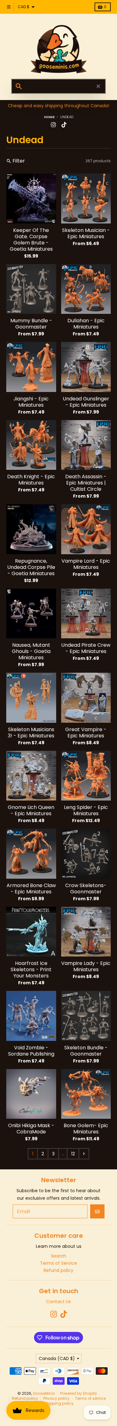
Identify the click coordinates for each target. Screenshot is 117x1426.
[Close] (98, 86)
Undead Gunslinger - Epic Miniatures (86, 402)
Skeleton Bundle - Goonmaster (86, 1051)
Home (49, 116)
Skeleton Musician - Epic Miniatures (86, 233)
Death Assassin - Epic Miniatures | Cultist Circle (85, 483)
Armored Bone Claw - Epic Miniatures (31, 888)
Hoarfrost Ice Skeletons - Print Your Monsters (31, 969)
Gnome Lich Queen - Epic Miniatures (31, 810)
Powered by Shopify (78, 1393)
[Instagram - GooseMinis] (53, 125)
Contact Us (58, 1301)
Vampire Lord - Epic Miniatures (85, 564)
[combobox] (58, 86)
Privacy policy (56, 1398)
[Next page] (84, 1154)
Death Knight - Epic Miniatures (31, 480)
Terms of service (90, 1398)
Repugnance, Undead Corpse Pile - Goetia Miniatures (31, 567)
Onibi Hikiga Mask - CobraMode (31, 1128)
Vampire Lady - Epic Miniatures (85, 966)
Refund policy (25, 1398)
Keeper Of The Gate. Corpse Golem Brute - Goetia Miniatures (31, 239)
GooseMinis (44, 1393)
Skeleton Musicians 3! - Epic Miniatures (31, 732)
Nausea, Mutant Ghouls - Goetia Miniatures (31, 651)
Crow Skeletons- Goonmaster (85, 888)
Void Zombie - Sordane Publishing (31, 1051)
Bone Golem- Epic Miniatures (86, 1128)
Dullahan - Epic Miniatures (86, 324)
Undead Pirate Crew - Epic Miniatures (85, 648)
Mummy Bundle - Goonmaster (31, 324)
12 (73, 1154)
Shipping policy (59, 1403)
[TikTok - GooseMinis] (64, 125)
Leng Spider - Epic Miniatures (86, 810)
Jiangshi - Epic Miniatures (31, 402)
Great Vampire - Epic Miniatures (85, 732)
